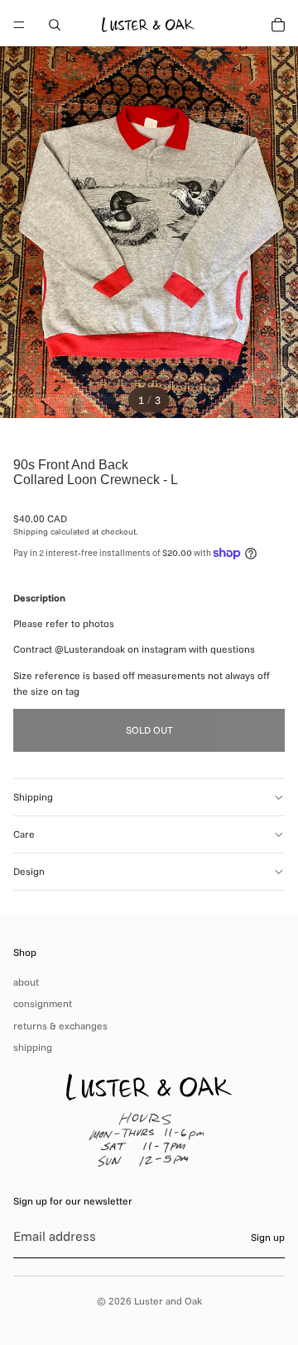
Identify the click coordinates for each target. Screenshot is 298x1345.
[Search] (54, 25)
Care (24, 834)
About (26, 982)
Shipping (33, 797)
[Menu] (19, 25)
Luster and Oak (168, 1301)
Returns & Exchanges (60, 1025)
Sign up (268, 1237)
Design (29, 871)
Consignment (42, 1003)
